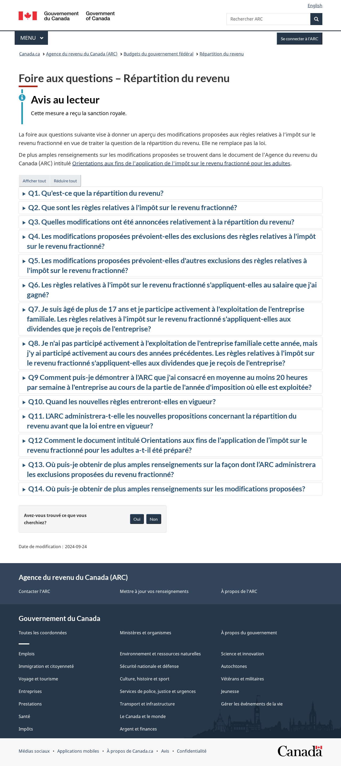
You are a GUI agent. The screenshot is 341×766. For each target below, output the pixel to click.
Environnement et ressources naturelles (160, 654)
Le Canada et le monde (143, 716)
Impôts (26, 729)
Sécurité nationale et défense (149, 666)
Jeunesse (230, 691)
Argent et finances (138, 729)
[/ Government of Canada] (67, 16)
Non (154, 519)
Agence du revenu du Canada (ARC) (81, 54)
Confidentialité (191, 751)
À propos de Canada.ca (130, 751)
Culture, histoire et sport (144, 679)
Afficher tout (34, 180)
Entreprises (30, 691)
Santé (24, 716)
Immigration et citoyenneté (46, 666)
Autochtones (234, 666)
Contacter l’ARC (34, 591)
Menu (34, 37)
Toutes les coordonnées (43, 633)
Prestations (30, 704)
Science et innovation (242, 654)
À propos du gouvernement (249, 633)
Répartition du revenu (222, 54)
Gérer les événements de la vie (252, 704)
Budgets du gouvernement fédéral (158, 54)
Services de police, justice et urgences (158, 691)
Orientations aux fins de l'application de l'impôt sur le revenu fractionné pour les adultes (181, 163)
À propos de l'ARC (239, 591)
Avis (165, 751)
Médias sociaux (34, 751)
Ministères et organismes (145, 633)
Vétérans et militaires (242, 679)
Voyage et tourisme (38, 679)
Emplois (27, 654)
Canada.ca (29, 54)
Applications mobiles (78, 751)
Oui (136, 519)
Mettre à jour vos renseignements (154, 591)
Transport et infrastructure (147, 704)
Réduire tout (65, 180)
